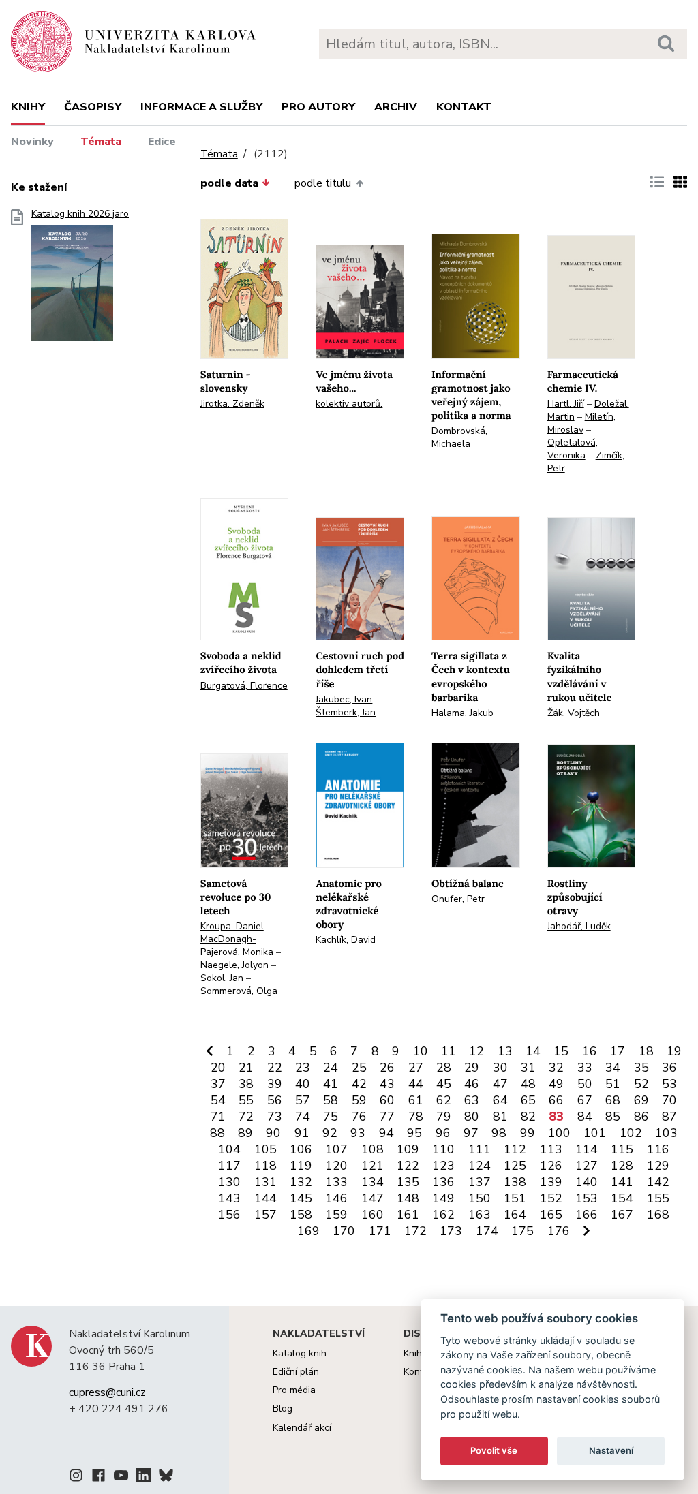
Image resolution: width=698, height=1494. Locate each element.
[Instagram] (76, 1477)
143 (229, 1198)
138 (515, 1182)
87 (669, 1116)
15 (560, 1051)
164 (515, 1215)
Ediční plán (296, 1371)
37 (218, 1084)
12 (476, 1051)
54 (218, 1100)
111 (479, 1149)
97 (471, 1133)
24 (330, 1067)
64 (500, 1100)
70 (669, 1100)
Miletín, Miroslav (581, 423)
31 (528, 1067)
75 (330, 1116)
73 (274, 1116)
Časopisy (92, 106)
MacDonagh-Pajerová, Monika (236, 946)
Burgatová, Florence (244, 685)
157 (265, 1215)
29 (471, 1067)
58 (330, 1100)
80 (471, 1116)
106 (301, 1149)
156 (229, 1215)
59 (359, 1100)
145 (301, 1198)
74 (302, 1116)
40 (302, 1084)
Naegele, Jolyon (234, 965)
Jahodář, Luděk (579, 926)
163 (479, 1215)
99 (527, 1133)
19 (674, 1051)
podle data (229, 183)
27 (415, 1067)
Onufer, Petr (458, 898)
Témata (100, 141)
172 (415, 1231)
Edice (162, 141)
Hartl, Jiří (565, 403)
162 (443, 1215)
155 (658, 1198)
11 (448, 1051)
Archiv (395, 106)
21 (246, 1067)
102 (631, 1133)
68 (612, 1100)
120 (336, 1165)
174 (487, 1231)
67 (584, 1100)
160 (372, 1215)
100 (559, 1133)
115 (622, 1149)
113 (551, 1149)
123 (443, 1165)
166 (586, 1215)
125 (515, 1165)
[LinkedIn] (143, 1477)
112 (515, 1149)
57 (302, 1100)
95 (414, 1133)
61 (415, 1100)
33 (584, 1067)
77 (387, 1116)
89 (245, 1133)
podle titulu (322, 183)
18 (646, 1051)
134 (372, 1182)
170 (344, 1231)
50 (584, 1084)
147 (372, 1198)
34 (612, 1067)
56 (274, 1100)
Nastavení (611, 1450)
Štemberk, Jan (346, 712)
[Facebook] (98, 1477)
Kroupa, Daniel (232, 926)
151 (515, 1198)
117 (229, 1165)
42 (359, 1084)
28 (443, 1067)
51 (612, 1084)
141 (622, 1182)
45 (443, 1084)
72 (246, 1116)
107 (336, 1149)
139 (551, 1182)
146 (336, 1198)
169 (308, 1231)
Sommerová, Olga (238, 990)
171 (380, 1231)
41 (330, 1084)
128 (622, 1165)
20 (218, 1067)
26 (387, 1067)
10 (420, 1051)
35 (641, 1067)
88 (217, 1133)
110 (443, 1149)
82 (528, 1116)
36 (669, 1067)
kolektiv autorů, (349, 403)
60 (387, 1100)
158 (301, 1215)
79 (443, 1116)
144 (265, 1198)
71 (218, 1116)
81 (500, 1116)
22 (274, 1067)
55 (246, 1100)
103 (666, 1133)
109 (408, 1149)
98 (498, 1133)
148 (408, 1198)
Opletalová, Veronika (572, 449)
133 (336, 1182)
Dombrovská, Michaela (459, 437)
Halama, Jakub (462, 712)
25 (359, 1067)
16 (589, 1051)
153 (586, 1198)
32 (556, 1067)
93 (357, 1133)
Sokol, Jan (221, 977)
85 (612, 1116)
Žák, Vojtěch (573, 712)
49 (556, 1084)
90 (273, 1133)
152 (551, 1198)
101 (594, 1133)
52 (641, 1084)
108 (372, 1149)
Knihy (28, 106)
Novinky (32, 141)
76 (359, 1116)
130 (229, 1182)
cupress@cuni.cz (107, 1392)
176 (558, 1231)
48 (528, 1084)
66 (556, 1100)
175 (522, 1231)
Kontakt (463, 106)
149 (443, 1198)
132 (301, 1182)
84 (584, 1116)
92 (329, 1133)
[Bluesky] (166, 1477)
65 (528, 1100)
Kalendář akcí (302, 1427)
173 (451, 1231)
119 (301, 1165)
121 (372, 1165)
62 (443, 1100)
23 (302, 1067)
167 (622, 1215)
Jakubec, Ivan (344, 699)
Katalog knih (300, 1353)
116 (658, 1149)
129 (658, 1165)
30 (500, 1067)
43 (387, 1084)
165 (551, 1215)
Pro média (294, 1390)
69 (641, 1100)
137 (479, 1182)
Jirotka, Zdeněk (232, 403)
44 (415, 1084)
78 (415, 1116)
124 (479, 1165)
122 (408, 1165)
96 (443, 1133)
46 (471, 1084)
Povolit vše (493, 1450)
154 (622, 1198)
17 (617, 1051)
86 (641, 1116)
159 (336, 1215)
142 (658, 1182)
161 (408, 1215)
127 (586, 1165)
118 (265, 1165)
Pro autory (318, 106)
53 (669, 1084)
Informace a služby (201, 106)
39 (274, 1084)
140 (586, 1182)
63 (471, 1100)
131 (265, 1182)
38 (246, 1084)
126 (551, 1165)
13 (505, 1051)
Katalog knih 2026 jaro (80, 214)
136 (443, 1182)
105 (265, 1149)
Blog (282, 1408)
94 (386, 1133)
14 (533, 1051)
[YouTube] (121, 1477)
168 (658, 1215)
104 (229, 1149)
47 (500, 1084)
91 (301, 1133)
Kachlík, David (346, 939)
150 (479, 1198)
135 (408, 1182)
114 (586, 1149)
